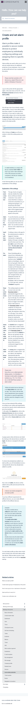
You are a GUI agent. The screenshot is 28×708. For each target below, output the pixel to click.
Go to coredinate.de (7, 703)
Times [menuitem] (6, 642)
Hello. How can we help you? (14, 12)
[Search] (3, 18)
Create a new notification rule (9, 596)
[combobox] (14, 18)
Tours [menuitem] (6, 624)
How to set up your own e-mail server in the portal (13, 588)
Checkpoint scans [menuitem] (9, 627)
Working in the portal (13, 27)
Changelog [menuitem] (5, 687)
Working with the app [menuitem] (8, 606)
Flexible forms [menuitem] (8, 666)
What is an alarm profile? (8, 580)
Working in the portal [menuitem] (8, 609)
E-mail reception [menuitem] (8, 654)
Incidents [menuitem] (7, 636)
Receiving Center (14, 305)
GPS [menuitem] (6, 645)
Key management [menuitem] (9, 657)
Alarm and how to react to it (8, 592)
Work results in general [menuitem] (10, 648)
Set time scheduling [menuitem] (9, 630)
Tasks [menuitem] (6, 633)
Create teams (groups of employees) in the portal (13, 584)
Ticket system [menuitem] (8, 675)
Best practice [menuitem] (6, 603)
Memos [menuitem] (6, 639)
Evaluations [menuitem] (7, 651)
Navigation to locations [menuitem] (10, 681)
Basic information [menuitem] (9, 612)
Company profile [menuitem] (8, 663)
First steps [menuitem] (5, 684)
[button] (24, 604)
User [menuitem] (6, 621)
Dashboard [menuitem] (7, 618)
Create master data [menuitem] (9, 615)
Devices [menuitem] (6, 669)
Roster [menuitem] (6, 678)
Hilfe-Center (4, 27)
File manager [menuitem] (8, 660)
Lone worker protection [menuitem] (10, 672)
